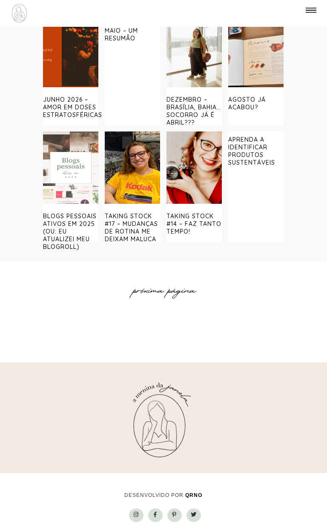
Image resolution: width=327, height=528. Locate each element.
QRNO (193, 495)
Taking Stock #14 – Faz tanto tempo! (193, 223)
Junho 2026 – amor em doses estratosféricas (72, 107)
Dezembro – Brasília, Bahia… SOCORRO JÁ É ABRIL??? (193, 111)
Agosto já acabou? (247, 103)
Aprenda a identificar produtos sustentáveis (251, 151)
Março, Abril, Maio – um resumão (128, 30)
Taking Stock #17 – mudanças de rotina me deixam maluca (131, 227)
